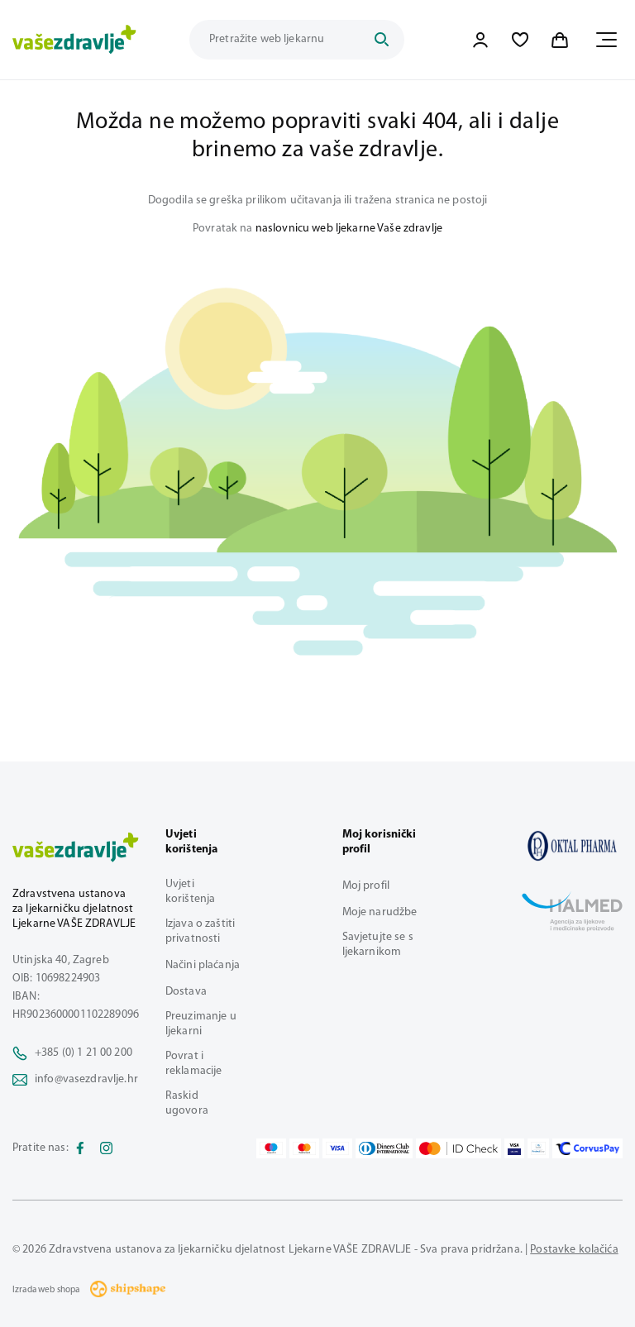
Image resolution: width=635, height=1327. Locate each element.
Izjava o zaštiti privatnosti (200, 931)
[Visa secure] (514, 1148)
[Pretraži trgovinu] (381, 40)
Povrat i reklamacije (193, 1063)
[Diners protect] (538, 1148)
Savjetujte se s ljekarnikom (377, 944)
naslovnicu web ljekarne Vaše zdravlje (348, 228)
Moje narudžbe (380, 912)
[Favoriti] (520, 40)
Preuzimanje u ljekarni (200, 1024)
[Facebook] (80, 1148)
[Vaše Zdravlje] (74, 40)
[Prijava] (480, 40)
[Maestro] (271, 1148)
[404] (572, 846)
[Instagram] (106, 1148)
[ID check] (458, 1148)
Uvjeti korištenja (190, 891)
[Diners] (384, 1148)
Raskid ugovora (186, 1103)
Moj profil (365, 886)
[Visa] (337, 1148)
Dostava (186, 992)
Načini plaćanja (202, 965)
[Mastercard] (304, 1148)
